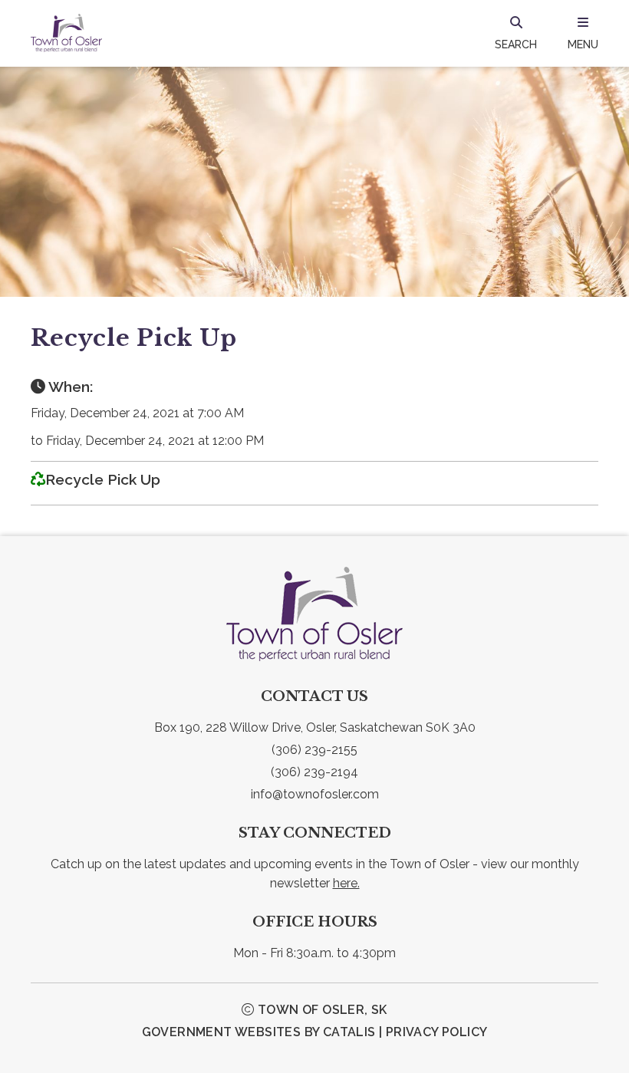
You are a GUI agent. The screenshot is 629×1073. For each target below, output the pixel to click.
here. (346, 883)
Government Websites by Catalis (259, 1032)
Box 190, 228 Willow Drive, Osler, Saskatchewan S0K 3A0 (315, 727)
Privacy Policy (437, 1032)
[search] (516, 33)
